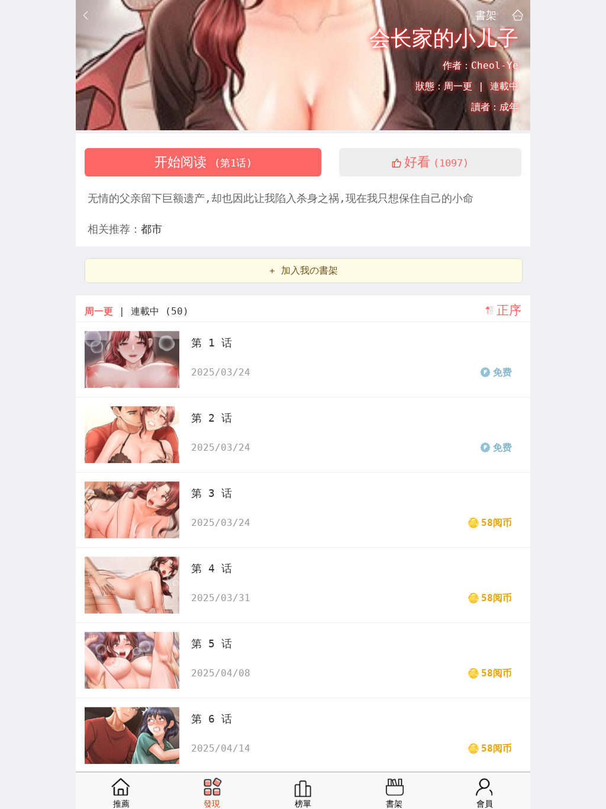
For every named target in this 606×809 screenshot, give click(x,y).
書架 (486, 15)
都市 (151, 229)
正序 (509, 310)
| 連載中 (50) (137, 311)
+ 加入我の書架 (303, 270)
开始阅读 (203, 162)
